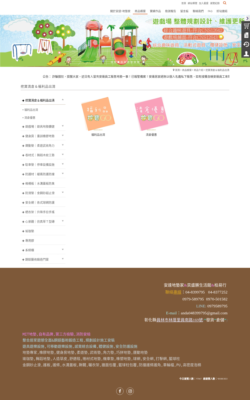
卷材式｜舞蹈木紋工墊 (40, 155)
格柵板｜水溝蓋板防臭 (40, 183)
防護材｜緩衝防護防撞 (40, 174)
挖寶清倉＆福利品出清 (217, 69)
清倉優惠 (29, 117)
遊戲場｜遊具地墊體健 (40, 126)
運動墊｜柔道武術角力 (40, 145)
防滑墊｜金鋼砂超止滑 (40, 193)
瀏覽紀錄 (215, 3)
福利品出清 (31, 109)
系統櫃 (29, 250)
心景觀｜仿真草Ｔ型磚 (40, 221)
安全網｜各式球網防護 (40, 202)
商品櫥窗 (187, 69)
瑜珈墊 (29, 231)
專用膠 (29, 240)
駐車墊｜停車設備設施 (40, 164)
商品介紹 (198, 69)
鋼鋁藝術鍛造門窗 (37, 259)
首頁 (177, 69)
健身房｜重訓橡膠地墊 (40, 136)
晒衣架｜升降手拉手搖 (40, 212)
